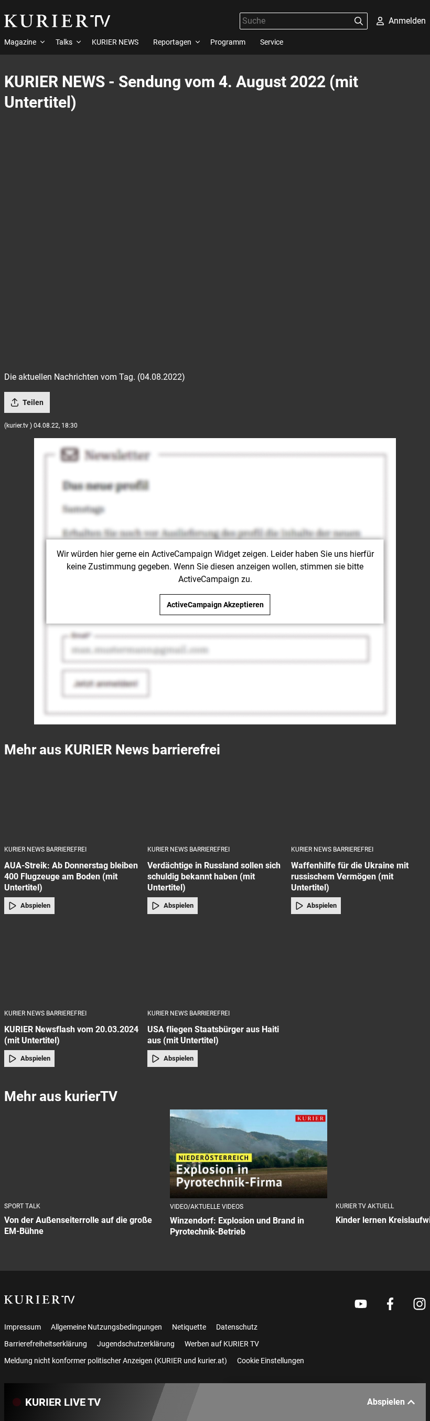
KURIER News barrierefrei (45, 849)
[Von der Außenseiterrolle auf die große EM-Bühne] (83, 1153)
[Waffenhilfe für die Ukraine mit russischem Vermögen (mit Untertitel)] (358, 801)
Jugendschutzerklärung (136, 1344)
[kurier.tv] (39, 1299)
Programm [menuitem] (227, 42)
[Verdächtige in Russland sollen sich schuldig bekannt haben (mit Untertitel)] (214, 801)
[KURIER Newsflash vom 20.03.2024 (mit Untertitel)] (71, 965)
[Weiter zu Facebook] (390, 1304)
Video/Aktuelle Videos (206, 1206)
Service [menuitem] (271, 42)
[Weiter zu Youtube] (360, 1304)
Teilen (33, 402)
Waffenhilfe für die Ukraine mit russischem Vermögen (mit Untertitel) (349, 876)
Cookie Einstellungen (270, 1360)
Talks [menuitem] (64, 42)
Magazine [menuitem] (20, 42)
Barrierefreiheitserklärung (45, 1344)
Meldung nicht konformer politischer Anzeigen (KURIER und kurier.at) (115, 1360)
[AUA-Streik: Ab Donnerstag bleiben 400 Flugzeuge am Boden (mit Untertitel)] (71, 801)
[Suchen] (358, 21)
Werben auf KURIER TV (222, 1344)
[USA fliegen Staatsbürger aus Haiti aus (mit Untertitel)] (214, 965)
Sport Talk (22, 1206)
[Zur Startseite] (57, 21)
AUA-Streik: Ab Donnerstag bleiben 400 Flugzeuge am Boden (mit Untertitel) (71, 876)
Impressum (22, 1327)
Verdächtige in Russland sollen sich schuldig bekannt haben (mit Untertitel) (214, 876)
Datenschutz (236, 1327)
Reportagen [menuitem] (172, 42)
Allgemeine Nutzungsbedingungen (106, 1327)
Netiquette (189, 1327)
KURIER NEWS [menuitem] (115, 42)
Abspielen (35, 905)
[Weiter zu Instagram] (419, 1304)
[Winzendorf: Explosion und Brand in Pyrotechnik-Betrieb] (248, 1153)
